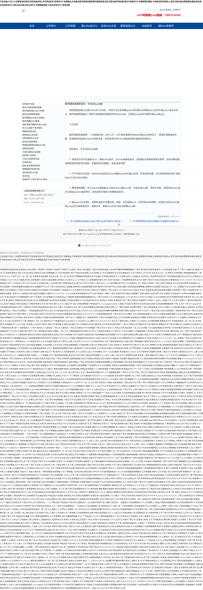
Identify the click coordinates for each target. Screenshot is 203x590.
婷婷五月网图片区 (47, 376)
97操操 (72, 338)
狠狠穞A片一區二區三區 (47, 561)
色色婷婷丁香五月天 (13, 499)
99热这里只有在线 (67, 543)
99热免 (162, 372)
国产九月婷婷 (36, 297)
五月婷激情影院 (87, 554)
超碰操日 (132, 386)
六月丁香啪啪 (66, 472)
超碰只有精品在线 (86, 334)
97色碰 (113, 434)
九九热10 (168, 543)
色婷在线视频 (39, 293)
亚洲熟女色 (95, 430)
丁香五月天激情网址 (141, 437)
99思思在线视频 (52, 571)
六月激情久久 (66, 290)
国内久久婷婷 (12, 550)
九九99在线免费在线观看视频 (62, 410)
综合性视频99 (37, 448)
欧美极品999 (58, 578)
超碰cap (184, 307)
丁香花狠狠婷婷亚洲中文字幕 (155, 468)
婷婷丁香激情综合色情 (19, 423)
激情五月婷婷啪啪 (71, 369)
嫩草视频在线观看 (106, 489)
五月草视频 (146, 472)
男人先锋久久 (121, 427)
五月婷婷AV (128, 537)
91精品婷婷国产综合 (17, 345)
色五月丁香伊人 (150, 396)
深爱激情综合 (174, 280)
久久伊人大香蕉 (17, 331)
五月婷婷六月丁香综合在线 (148, 489)
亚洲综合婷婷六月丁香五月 (14, 564)
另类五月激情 (184, 345)
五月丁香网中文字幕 (153, 345)
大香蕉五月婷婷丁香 (23, 451)
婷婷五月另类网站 (175, 273)
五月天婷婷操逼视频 (141, 314)
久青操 (121, 304)
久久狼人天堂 (132, 578)
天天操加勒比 (177, 376)
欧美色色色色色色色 (193, 482)
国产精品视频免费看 (31, 478)
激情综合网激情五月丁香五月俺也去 (166, 324)
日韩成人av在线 (33, 324)
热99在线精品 (120, 489)
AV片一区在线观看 (111, 352)
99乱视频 (10, 465)
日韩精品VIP (148, 430)
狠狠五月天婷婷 (92, 482)
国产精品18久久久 (37, 574)
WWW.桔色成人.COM (173, 420)
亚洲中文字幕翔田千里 (74, 430)
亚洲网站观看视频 (102, 362)
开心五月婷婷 (190, 287)
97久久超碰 (120, 276)
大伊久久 (104, 379)
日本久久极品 (164, 307)
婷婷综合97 (162, 276)
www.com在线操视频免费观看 (128, 472)
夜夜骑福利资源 (39, 348)
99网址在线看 (13, 554)
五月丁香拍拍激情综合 (114, 341)
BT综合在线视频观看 (176, 584)
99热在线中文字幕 (184, 430)
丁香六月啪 (189, 331)
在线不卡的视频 (55, 537)
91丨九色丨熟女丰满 (89, 574)
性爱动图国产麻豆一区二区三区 (28, 533)
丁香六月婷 (31, 482)
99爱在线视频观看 (168, 502)
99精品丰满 (31, 543)
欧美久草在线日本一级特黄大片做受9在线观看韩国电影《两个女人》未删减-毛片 (52, 317)
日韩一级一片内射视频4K (123, 506)
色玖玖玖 (95, 300)
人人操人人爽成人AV (162, 300)
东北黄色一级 (134, 499)
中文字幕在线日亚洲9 (41, 454)
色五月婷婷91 (49, 448)
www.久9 (158, 516)
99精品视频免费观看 (150, 451)
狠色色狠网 (58, 369)
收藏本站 (177, 10)
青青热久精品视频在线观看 (123, 365)
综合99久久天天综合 (111, 509)
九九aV (192, 448)
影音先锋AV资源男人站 (124, 376)
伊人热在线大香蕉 (180, 283)
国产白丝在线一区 (146, 567)
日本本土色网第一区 (68, 509)
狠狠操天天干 (51, 564)
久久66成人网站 (21, 410)
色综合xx (102, 389)
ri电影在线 (155, 499)
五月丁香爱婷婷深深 (37, 530)
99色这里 (187, 297)
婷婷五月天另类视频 (45, 482)
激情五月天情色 (34, 334)
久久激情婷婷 (21, 334)
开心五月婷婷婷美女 (36, 492)
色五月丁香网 (117, 321)
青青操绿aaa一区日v (128, 352)
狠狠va (180, 358)
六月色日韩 (78, 472)
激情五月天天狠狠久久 (78, 454)
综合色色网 (178, 451)
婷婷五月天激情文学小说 (140, 324)
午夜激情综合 (59, 321)
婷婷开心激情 (166, 530)
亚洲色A (181, 526)
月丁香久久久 (143, 386)
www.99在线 (80, 280)
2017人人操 (95, 386)
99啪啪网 (4, 269)
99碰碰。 (56, 331)
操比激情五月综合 (40, 451)
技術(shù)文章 (134, 100)
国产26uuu (33, 540)
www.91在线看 (177, 406)
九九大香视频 (154, 530)
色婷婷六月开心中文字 (139, 311)
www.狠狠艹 (162, 506)
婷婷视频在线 (158, 423)
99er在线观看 (54, 290)
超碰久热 (51, 530)
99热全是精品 (21, 304)
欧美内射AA (106, 506)
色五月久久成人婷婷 (165, 547)
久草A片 (101, 444)
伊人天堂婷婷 (20, 475)
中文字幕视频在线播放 (54, 430)
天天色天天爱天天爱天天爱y (56, 526)
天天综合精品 (27, 273)
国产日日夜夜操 (139, 550)
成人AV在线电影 (57, 311)
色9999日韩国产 (29, 372)
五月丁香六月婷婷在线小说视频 (59, 287)
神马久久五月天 (67, 492)
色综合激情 (35, 578)
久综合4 (15, 519)
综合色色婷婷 (64, 273)
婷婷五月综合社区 (177, 485)
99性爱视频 (169, 369)
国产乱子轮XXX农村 (85, 283)
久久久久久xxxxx (170, 437)
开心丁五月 (45, 468)
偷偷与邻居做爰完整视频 (170, 389)
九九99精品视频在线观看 (74, 420)
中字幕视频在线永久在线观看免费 (25, 338)
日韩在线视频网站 (70, 345)
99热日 (130, 482)
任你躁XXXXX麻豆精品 (39, 410)
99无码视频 (177, 564)
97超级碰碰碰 (10, 348)
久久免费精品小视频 (81, 386)
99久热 (91, 331)
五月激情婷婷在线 (114, 389)
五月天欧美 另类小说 (118, 379)
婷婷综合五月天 (184, 537)
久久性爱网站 (55, 516)
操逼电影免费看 (164, 290)
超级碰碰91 (190, 584)
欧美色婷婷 (99, 307)
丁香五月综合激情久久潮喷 (97, 420)
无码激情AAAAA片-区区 (15, 324)
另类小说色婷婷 (75, 348)
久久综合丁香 (196, 506)
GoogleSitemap (92, 234)
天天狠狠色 (158, 365)
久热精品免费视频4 (36, 386)
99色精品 (168, 283)
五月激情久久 (102, 413)
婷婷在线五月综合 (54, 423)
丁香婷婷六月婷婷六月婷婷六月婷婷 (52, 269)
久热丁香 (54, 389)
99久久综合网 (69, 423)
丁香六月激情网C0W (13, 478)
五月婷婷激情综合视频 (131, 393)
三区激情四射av (18, 468)
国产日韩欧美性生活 (67, 283)
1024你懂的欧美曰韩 (103, 314)
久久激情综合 (34, 523)
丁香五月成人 (113, 290)
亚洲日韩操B (104, 434)
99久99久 (167, 482)
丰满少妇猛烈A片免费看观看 (17, 297)
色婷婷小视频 (169, 365)
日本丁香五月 (192, 311)
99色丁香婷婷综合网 (61, 437)
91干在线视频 (89, 328)
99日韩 (114, 530)
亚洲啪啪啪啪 (155, 348)
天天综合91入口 (9, 355)
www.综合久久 (13, 448)
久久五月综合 (81, 352)
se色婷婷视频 (184, 506)
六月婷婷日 (17, 283)
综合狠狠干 (162, 317)
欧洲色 (86, 273)
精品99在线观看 (131, 547)
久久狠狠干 (74, 581)
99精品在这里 (16, 417)
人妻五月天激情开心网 (182, 567)
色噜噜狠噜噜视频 (146, 578)
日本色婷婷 (14, 369)
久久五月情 (105, 386)
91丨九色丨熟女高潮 (119, 458)
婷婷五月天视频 (52, 386)
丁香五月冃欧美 (141, 269)
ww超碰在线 (24, 567)
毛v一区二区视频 (176, 338)
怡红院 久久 (50, 506)
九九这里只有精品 (7, 304)
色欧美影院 (117, 382)
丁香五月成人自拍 (157, 311)
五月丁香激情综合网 (128, 355)
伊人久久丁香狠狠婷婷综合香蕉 (74, 331)
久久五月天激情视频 (177, 454)
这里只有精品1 (114, 280)
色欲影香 (55, 543)
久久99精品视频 (163, 406)
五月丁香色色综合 (169, 533)
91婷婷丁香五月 (129, 519)
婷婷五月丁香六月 (124, 413)
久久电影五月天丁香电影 (164, 441)
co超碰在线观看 (84, 448)
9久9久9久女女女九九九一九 (155, 273)
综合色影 (86, 300)
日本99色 (166, 328)
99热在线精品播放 (72, 554)
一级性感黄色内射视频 (50, 472)
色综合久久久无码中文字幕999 (17, 506)
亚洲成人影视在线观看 (170, 557)
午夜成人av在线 (91, 578)
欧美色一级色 (143, 355)
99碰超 (105, 406)
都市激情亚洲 (93, 543)
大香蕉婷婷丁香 (73, 547)
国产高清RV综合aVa (91, 403)
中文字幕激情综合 (124, 338)
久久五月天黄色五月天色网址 (136, 403)
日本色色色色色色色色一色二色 (33, 509)
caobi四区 (134, 533)
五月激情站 (121, 578)
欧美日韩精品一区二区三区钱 (130, 461)
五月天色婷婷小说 (93, 468)
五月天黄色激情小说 (126, 513)
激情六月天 (68, 396)
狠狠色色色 (176, 410)
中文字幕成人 (136, 273)
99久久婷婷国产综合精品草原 (35, 495)
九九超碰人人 (53, 509)
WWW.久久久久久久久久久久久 (163, 495)
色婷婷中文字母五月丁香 (133, 345)
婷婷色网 (94, 489)
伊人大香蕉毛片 (81, 492)
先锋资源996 (92, 317)
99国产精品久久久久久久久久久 (102, 547)
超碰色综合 (46, 519)
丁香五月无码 (102, 297)
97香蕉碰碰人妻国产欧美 (143, 341)
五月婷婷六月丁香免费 (65, 513)
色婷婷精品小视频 (50, 362)
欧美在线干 (72, 444)
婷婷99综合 (135, 406)
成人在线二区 (117, 557)
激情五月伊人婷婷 (59, 499)
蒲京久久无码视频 (134, 526)
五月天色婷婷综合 (42, 588)
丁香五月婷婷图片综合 (108, 317)
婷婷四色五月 (33, 475)
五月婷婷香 (71, 365)
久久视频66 (182, 317)
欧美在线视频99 (83, 495)
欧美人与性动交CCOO (182, 516)
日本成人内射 (142, 475)
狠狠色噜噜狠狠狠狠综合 (85, 297)
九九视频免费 (139, 331)
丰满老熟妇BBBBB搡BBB (53, 533)
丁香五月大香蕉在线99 (149, 372)
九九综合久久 (71, 321)
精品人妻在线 (34, 472)
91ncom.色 (41, 564)
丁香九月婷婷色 (131, 567)
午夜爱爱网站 (30, 489)
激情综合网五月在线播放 (145, 434)
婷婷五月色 (147, 492)
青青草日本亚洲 (124, 530)
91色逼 (26, 417)
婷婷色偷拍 (44, 389)
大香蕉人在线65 (177, 574)
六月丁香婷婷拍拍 (148, 406)
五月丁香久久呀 (21, 465)
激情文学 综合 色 (58, 547)
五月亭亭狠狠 (134, 348)
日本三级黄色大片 (146, 516)
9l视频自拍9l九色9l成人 (86, 338)
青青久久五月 (74, 526)
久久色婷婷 (132, 417)
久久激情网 (175, 307)
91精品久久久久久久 (60, 338)
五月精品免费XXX (74, 300)
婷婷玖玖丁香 (186, 475)
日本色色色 (164, 485)
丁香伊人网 (59, 554)
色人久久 (196, 297)
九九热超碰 (179, 547)
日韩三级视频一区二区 (55, 489)
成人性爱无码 (81, 423)
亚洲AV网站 (124, 311)
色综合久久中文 (29, 499)
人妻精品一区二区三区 (46, 557)
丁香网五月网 (159, 571)
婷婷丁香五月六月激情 (143, 482)
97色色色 (49, 574)
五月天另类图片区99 (162, 297)
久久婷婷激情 (32, 396)
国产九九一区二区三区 (22, 276)
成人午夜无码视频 (85, 307)
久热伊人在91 (37, 526)
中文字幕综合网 (86, 581)
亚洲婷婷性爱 (177, 297)
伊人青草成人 (139, 540)
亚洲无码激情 (159, 509)
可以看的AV (176, 293)
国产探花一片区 (42, 400)
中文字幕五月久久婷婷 (35, 571)
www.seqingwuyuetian (108, 304)
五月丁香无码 (106, 403)
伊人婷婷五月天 (88, 567)
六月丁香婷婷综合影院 (42, 331)
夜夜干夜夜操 (82, 458)
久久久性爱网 (146, 502)
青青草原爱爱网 (49, 427)
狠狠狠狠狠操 (171, 372)
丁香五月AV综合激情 (72, 400)
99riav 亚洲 (159, 564)
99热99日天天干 (99, 475)
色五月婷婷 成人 (157, 362)
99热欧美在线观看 (40, 276)
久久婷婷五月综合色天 (101, 410)
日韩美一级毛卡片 (163, 352)
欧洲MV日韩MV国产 (69, 485)
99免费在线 (34, 417)
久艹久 (160, 403)
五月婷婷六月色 (32, 468)
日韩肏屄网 (153, 513)
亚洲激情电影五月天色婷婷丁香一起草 (136, 509)
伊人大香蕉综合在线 (84, 324)
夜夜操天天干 (165, 321)
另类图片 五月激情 (178, 519)
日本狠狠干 (182, 540)
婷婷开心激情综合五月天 (182, 352)
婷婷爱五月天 (69, 495)
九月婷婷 (149, 331)
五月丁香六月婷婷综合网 (81, 475)
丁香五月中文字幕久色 (182, 362)
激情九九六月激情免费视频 (103, 427)
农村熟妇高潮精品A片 (95, 478)
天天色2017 (142, 581)
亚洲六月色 (173, 506)
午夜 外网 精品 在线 (60, 581)
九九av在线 (34, 389)
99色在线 (8, 578)
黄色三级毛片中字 (143, 410)
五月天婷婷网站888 (184, 502)
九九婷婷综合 (104, 530)
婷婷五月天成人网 (46, 314)
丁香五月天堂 (34, 465)
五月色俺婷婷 (123, 564)
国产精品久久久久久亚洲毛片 (147, 389)
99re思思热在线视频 (57, 300)
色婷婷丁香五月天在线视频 (175, 403)
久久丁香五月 (25, 554)
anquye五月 (179, 423)
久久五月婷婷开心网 (182, 369)
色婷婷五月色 (40, 273)
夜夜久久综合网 (159, 584)
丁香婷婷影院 (190, 341)
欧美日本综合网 (67, 468)
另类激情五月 (73, 499)
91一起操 (179, 365)
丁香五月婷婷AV (115, 345)
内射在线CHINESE (91, 472)
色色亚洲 (156, 393)
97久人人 (189, 547)
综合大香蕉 (71, 458)
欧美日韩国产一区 (79, 564)
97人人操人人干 (19, 543)
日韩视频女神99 (115, 584)
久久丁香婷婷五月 (132, 574)
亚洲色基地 (139, 506)
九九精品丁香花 (74, 269)
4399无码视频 (46, 578)
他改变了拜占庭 (180, 400)
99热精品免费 (96, 509)
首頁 (124, 100)
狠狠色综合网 (133, 358)
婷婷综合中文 (179, 348)
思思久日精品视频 (48, 280)
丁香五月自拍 (10, 376)
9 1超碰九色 (189, 269)
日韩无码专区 (135, 441)
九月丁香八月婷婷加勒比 (76, 465)
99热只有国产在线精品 (54, 403)
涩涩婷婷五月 (57, 519)
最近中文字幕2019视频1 (66, 393)
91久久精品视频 (94, 393)
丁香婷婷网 (169, 423)
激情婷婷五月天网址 (122, 430)
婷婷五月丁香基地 (98, 290)
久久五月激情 (181, 314)
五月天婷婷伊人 (11, 290)
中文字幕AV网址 (19, 314)
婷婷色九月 (192, 379)
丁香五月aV (100, 283)
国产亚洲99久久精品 (103, 382)
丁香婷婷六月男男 (30, 307)
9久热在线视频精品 (150, 448)
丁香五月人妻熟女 (60, 328)
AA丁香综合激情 (122, 307)
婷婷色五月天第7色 (38, 423)
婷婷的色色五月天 (56, 379)
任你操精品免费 (22, 389)
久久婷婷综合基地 (102, 331)
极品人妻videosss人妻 (104, 554)
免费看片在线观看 (152, 287)
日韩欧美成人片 (113, 475)
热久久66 (59, 530)
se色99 (9, 489)
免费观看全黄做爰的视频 (99, 454)
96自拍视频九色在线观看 (104, 334)
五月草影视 (173, 468)
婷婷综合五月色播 (53, 478)
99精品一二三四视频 (39, 355)
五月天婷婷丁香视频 (11, 458)
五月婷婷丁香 (157, 437)
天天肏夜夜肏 (47, 523)
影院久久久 (116, 386)
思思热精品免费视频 (135, 287)
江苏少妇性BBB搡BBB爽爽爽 (105, 311)
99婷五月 (18, 537)
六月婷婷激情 (176, 328)
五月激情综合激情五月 (21, 485)
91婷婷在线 (71, 550)
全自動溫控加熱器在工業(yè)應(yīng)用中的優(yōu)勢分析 (97, 221)
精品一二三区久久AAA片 (18, 393)
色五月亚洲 (81, 519)
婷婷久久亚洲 (69, 519)
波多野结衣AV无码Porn (74, 578)
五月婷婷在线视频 (18, 382)
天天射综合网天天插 (59, 454)
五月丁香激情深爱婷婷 (107, 574)
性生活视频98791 (38, 287)
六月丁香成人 (81, 543)
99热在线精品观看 (156, 475)
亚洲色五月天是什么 (65, 280)
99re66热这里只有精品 (47, 540)
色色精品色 (13, 269)
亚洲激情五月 (142, 513)
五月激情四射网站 (30, 413)
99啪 (107, 499)
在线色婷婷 (58, 475)
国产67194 (96, 451)
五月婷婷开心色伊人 (23, 352)
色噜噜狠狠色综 (190, 273)
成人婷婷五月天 (124, 444)
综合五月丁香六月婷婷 (107, 417)
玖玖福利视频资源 (107, 472)
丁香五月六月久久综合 (191, 465)
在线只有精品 (147, 427)
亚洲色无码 (84, 499)
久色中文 (22, 365)
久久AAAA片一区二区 (190, 280)
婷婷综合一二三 (20, 386)
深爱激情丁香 (167, 348)
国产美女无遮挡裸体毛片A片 (137, 362)
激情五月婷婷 (178, 482)
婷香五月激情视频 (70, 441)
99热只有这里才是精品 (28, 290)
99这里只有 (31, 382)
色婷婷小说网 (38, 352)
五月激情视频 (153, 321)
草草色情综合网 (147, 478)
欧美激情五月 (128, 400)
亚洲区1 (124, 386)
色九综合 (41, 489)
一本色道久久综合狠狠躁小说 (88, 506)
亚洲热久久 (191, 393)
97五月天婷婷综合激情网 (110, 482)
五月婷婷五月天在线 (81, 290)
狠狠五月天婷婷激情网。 (15, 434)
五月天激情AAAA (189, 410)
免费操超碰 (43, 300)
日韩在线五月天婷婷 (87, 406)
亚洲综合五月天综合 (107, 578)
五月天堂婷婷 (142, 352)
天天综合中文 (83, 509)
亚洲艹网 (44, 444)
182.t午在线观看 (166, 451)
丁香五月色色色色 (128, 475)
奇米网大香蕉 (135, 307)
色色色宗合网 (151, 290)
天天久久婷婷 (8, 410)
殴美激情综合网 (93, 379)
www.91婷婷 (22, 376)
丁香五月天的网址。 (19, 311)
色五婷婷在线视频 (179, 379)
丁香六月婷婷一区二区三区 (50, 413)
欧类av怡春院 (194, 314)
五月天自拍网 (124, 317)
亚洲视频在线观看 (167, 413)
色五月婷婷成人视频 (155, 543)
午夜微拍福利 (129, 557)
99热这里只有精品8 (60, 502)
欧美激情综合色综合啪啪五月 (146, 400)
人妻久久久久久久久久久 (125, 581)
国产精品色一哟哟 (101, 293)
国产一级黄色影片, (22, 328)
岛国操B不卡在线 (145, 300)
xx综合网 (152, 276)
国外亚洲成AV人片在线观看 (160, 269)
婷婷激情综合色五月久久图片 (51, 307)
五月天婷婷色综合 (120, 543)
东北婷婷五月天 (70, 307)
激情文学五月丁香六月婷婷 (25, 461)
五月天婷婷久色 (41, 537)
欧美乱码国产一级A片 (119, 324)
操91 (40, 427)
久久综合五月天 (126, 290)
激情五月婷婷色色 (180, 543)
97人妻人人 (100, 567)
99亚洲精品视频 (174, 276)
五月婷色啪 (47, 345)
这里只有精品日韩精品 (90, 358)
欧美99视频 (81, 550)
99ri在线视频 (171, 358)
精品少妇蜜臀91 (132, 293)
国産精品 (128, 437)
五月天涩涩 (57, 345)
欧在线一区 (24, 420)
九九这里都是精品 (83, 410)
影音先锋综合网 (52, 492)
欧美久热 (76, 574)
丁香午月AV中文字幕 (130, 372)
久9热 (99, 406)
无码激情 (60, 406)
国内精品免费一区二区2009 (19, 454)
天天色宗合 (128, 540)
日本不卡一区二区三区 (84, 382)
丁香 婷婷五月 (153, 550)
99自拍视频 (138, 413)
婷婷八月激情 (130, 321)
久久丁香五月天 (158, 554)
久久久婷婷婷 (175, 427)
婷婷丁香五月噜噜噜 (125, 434)
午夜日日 (182, 396)
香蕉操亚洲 (159, 478)
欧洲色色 (126, 554)
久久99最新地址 (152, 485)
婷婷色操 (153, 403)
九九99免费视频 (53, 382)
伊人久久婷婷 (122, 334)
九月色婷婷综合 (97, 341)
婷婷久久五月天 (64, 417)
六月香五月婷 (118, 328)
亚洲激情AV (99, 400)
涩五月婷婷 (106, 358)
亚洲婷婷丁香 (119, 300)
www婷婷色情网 (101, 369)
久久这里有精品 (146, 358)
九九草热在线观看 (172, 475)
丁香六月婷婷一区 (34, 434)
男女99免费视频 (56, 400)
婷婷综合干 (48, 321)
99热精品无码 (112, 461)
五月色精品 (17, 413)
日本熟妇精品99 (108, 276)
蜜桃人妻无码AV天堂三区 (163, 492)
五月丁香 (82, 485)
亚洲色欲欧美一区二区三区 (183, 321)
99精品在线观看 (86, 369)
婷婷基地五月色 (15, 307)
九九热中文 (197, 516)
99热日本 (168, 362)
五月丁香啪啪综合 (184, 334)
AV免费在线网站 (61, 482)
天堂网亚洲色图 (166, 400)
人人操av (112, 413)
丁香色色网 (74, 482)
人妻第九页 (135, 561)
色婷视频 (173, 550)
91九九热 (141, 485)
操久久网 (24, 523)
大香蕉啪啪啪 (164, 574)
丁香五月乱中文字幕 (131, 382)
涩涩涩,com (61, 461)
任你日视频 (158, 482)
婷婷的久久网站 (106, 300)
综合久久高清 (48, 554)
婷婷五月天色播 (74, 567)
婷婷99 (121, 574)
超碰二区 (194, 533)
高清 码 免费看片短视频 (167, 526)
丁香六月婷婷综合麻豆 (150, 382)
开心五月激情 (151, 506)
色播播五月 (29, 379)
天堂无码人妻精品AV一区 (17, 403)
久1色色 (156, 502)
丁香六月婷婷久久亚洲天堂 (19, 358)
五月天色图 (62, 427)
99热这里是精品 (100, 513)
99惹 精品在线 (145, 533)
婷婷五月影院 (72, 557)
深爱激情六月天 (47, 365)
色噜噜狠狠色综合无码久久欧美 (159, 465)
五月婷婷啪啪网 (156, 369)
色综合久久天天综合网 (62, 523)
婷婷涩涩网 (109, 307)
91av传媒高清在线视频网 (148, 379)
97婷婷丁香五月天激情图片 (51, 324)
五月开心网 (13, 567)
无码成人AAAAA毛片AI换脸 (12, 280)
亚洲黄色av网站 (192, 526)
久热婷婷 (186, 324)
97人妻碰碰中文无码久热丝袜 (145, 338)
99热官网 (6, 338)
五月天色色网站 (172, 571)
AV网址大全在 (9, 389)
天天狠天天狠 (107, 571)
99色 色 (167, 523)
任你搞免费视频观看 (165, 304)
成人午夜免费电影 (81, 304)
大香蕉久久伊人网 (183, 441)
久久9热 (149, 571)
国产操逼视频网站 (190, 530)
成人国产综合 (74, 372)
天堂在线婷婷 (176, 434)
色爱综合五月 (38, 458)
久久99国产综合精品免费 (165, 430)
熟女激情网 (118, 423)
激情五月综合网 (134, 492)
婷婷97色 (124, 499)
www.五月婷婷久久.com (16, 561)
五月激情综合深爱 (88, 526)
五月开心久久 (92, 550)
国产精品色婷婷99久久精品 (84, 523)
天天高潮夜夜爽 (149, 526)
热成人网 (128, 341)
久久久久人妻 (5, 468)
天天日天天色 (59, 458)
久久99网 (68, 403)
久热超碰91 (155, 557)
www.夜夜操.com (58, 550)
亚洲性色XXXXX (161, 427)
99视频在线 (118, 540)
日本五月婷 (185, 554)
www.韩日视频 (111, 283)
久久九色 (6, 321)
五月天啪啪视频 (72, 389)
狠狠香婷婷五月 (78, 437)
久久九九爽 (70, 293)
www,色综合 (141, 321)
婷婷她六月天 (72, 334)
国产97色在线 (76, 273)
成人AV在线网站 (95, 352)
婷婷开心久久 (189, 328)
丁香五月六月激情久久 (86, 413)
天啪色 (89, 584)
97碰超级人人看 (6, 386)
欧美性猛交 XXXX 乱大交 (48, 372)
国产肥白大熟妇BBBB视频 (88, 355)
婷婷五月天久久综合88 (100, 537)
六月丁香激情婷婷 (192, 365)
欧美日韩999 (45, 338)
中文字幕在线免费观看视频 (145, 537)
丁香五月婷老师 (74, 427)
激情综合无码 (124, 533)
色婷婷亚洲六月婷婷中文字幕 (109, 523)
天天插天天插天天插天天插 (43, 358)
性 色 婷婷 (195, 489)
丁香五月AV (192, 519)
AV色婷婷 (98, 581)
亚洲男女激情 (93, 485)
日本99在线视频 (188, 293)
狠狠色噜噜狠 (156, 417)
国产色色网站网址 (190, 420)
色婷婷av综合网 (64, 564)
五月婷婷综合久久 (195, 382)
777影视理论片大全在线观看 (99, 365)
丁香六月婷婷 (36, 328)
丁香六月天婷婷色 (86, 362)
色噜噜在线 (165, 489)
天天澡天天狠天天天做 (82, 451)
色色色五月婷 (27, 293)
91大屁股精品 (166, 561)
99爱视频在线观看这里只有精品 (87, 276)
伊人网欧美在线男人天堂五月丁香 (102, 564)
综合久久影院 (190, 423)
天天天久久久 (87, 311)
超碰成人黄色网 (80, 396)
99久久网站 (182, 550)
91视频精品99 (181, 382)
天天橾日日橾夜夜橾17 (153, 461)
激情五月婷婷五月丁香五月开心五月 (21, 502)
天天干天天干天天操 (137, 543)
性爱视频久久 (52, 273)
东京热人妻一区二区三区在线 (61, 276)
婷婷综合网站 (178, 341)
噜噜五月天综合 (94, 571)
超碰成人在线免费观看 (130, 502)
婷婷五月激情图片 (32, 280)
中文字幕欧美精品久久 (149, 561)
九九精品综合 (60, 434)
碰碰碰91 (95, 448)
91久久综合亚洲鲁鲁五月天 (73, 478)
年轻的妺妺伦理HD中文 (39, 311)
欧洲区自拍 (102, 345)
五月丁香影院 (45, 550)
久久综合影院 (32, 314)
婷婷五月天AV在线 (72, 311)
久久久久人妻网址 (10, 365)
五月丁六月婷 (143, 369)
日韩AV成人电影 (69, 413)
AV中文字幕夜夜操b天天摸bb (173, 393)
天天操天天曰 (140, 465)
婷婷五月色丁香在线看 (80, 537)
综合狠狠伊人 (144, 417)
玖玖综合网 (116, 400)
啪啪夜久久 (132, 379)
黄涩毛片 (72, 355)
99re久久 (82, 441)
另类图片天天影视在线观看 (77, 461)
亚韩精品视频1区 (129, 523)
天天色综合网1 (107, 430)
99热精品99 (94, 304)
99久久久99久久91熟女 (143, 297)
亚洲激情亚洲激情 (170, 345)
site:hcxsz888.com (187, 557)
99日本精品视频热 (34, 345)
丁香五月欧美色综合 (41, 547)
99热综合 (178, 513)
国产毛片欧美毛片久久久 (140, 554)
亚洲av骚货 (122, 287)
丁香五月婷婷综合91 (186, 495)
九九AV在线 (119, 437)
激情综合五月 (10, 557)
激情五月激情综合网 (17, 300)
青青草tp (99, 437)
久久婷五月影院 (89, 348)
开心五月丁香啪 (154, 581)
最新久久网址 (192, 454)
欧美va (51, 444)
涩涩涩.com (34, 581)
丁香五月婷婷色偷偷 (99, 269)
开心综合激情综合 (122, 273)
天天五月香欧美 (167, 382)
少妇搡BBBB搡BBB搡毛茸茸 (117, 561)
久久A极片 (114, 495)
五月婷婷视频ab (117, 362)
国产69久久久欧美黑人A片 (129, 283)
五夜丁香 (191, 540)
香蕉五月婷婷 (23, 581)
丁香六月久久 (5, 519)
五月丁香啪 (55, 468)
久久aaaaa (193, 304)
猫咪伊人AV (81, 393)
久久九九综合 (115, 519)
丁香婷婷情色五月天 (36, 304)
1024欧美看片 (178, 386)
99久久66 (107, 458)
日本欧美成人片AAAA (14, 379)
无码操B (123, 358)
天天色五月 (62, 567)
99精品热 (177, 465)
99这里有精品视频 (34, 362)
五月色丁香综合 (41, 379)
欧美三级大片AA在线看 (106, 338)
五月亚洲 (54, 283)
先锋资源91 (63, 561)
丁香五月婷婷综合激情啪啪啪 (68, 358)
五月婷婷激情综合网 (84, 513)
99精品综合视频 (22, 516)
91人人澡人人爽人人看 (109, 355)
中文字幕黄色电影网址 (39, 516)
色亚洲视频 (81, 365)
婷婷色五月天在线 (101, 324)
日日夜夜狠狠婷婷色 (108, 396)
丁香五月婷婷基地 (149, 307)
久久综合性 (101, 348)
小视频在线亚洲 (23, 355)
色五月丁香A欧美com (54, 352)
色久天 (157, 341)
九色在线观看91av (144, 584)
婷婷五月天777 (25, 369)
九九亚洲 (145, 348)
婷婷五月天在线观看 (13, 372)
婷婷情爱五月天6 (97, 499)
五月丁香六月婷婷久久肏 (114, 588)
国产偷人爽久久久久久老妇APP (59, 304)
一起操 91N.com (96, 588)
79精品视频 (5, 571)
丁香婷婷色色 (180, 311)
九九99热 (196, 458)
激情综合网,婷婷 (194, 300)
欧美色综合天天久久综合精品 (42, 393)
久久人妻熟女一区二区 (167, 537)
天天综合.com (83, 321)
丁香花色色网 (26, 458)
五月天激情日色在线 (188, 571)
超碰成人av (152, 376)
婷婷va (154, 472)
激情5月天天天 (83, 588)
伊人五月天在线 (29, 283)
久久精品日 (11, 540)
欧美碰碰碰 (187, 434)
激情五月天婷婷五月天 (26, 557)
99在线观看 (108, 437)
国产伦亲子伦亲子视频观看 (175, 461)
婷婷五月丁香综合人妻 (62, 341)
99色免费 (168, 564)
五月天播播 (61, 557)
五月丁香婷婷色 (94, 423)
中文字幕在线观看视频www (184, 561)
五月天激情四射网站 (52, 584)
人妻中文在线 (111, 444)
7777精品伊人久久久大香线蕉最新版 (97, 516)
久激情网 (70, 297)
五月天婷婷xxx (95, 273)
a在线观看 (86, 269)
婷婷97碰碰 (5, 400)
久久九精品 (132, 489)
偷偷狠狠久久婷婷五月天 (29, 444)
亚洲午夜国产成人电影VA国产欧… (105, 502)
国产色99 (28, 331)
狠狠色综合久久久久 (97, 492)
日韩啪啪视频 (48, 434)
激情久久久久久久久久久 (100, 321)
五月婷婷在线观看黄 (138, 564)
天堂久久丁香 (107, 423)
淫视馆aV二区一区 (35, 321)
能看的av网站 (132, 420)
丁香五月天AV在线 (103, 328)
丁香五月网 (159, 283)
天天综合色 (136, 451)
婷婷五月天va (59, 334)
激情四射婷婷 (12, 427)
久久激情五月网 (188, 427)
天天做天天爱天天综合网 (134, 304)
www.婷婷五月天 (7, 533)
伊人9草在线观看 (136, 458)
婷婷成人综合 (32, 300)
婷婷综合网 (90, 437)
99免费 (82, 482)
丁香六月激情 (141, 376)
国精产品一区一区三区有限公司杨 (29, 430)
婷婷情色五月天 (71, 406)
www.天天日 (166, 341)
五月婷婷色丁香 (46, 475)
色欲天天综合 (139, 290)
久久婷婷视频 (190, 509)
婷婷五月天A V (62, 376)
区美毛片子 (172, 317)
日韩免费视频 (70, 588)
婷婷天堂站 (9, 430)
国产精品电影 (18, 489)
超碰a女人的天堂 (141, 276)
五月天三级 (177, 530)
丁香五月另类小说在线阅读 (97, 519)
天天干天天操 (88, 400)
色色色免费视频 (173, 554)
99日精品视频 (146, 423)
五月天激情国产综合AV (90, 376)
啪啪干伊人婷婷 (156, 355)
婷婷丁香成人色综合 (117, 420)
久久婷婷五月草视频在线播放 (183, 578)
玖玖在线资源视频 (151, 413)
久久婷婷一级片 (138, 444)
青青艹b (129, 276)
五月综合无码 (81, 571)
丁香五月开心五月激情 (122, 314)
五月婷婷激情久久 (10, 444)
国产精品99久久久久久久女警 (167, 458)
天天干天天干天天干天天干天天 (178, 478)
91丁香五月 (116, 331)
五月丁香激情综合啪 (48, 417)
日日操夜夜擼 (147, 441)
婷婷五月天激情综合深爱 (117, 348)
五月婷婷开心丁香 (18, 321)
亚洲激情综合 (120, 571)
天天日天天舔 (57, 396)
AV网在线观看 (115, 369)
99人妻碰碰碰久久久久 (184, 355)
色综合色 (67, 537)
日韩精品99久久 (67, 382)
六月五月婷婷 (82, 540)
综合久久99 (114, 499)
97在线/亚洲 (137, 430)
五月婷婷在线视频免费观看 (22, 588)
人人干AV (63, 372)
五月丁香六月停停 (166, 513)
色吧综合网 (133, 334)
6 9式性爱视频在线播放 (20, 287)
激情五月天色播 (44, 543)
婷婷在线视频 (14, 523)
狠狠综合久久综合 (51, 485)
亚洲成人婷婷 (142, 519)
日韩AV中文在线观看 (47, 461)
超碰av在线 (143, 334)
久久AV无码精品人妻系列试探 (12, 482)
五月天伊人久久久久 (81, 341)
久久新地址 (47, 328)
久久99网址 (71, 434)
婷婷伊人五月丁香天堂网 (87, 434)
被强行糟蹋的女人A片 (135, 571)
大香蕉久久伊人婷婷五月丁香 (127, 478)
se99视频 (149, 444)
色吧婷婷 (10, 451)
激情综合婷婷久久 (36, 403)
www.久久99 (169, 355)
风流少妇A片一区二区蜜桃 (172, 287)
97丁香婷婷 (74, 376)
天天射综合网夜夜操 (63, 314)
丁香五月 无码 (190, 386)
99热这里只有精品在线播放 (123, 410)
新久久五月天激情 (44, 341)
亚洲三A (174, 396)
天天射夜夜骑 (105, 485)
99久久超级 (62, 540)
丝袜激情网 (78, 403)
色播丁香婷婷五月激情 (160, 410)
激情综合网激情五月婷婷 (116, 492)
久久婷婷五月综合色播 (180, 489)
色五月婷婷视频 (164, 376)
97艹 (103, 393)
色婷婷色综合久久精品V (43, 369)
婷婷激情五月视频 (138, 317)
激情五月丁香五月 (54, 441)
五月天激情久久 (129, 485)
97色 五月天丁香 (181, 304)
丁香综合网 (60, 465)
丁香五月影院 (131, 300)
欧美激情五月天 (169, 417)
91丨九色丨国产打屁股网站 (75, 530)
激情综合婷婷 (116, 537)
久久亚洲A (164, 550)
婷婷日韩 (84, 547)
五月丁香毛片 (57, 420)
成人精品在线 (28, 513)
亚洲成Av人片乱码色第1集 (160, 386)
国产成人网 (197, 567)
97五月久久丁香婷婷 (191, 513)
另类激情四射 (69, 352)
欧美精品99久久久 (129, 369)
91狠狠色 (115, 358)
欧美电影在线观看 (32, 406)
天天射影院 (43, 290)
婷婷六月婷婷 (148, 283)
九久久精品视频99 (97, 461)
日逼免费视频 (188, 564)
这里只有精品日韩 (48, 406)
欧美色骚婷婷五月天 (84, 293)
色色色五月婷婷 (134, 427)
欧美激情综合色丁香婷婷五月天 (127, 448)
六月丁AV (190, 485)
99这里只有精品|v (67, 571)
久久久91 (72, 540)
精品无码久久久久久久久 (83, 314)
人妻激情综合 (165, 379)
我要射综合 (149, 458)
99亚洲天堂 (151, 317)
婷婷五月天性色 (95, 458)
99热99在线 (80, 468)
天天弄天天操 (22, 540)
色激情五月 (156, 533)
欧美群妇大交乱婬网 (27, 269)
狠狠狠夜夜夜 (114, 372)
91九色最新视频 (155, 328)
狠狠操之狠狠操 (107, 448)
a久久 (43, 478)
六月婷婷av (15, 509)
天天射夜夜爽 (33, 376)
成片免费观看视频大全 (71, 516)
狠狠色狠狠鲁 (132, 454)
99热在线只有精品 (146, 454)
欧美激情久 (112, 533)
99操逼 (167, 293)
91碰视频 (158, 444)
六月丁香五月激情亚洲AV (122, 465)
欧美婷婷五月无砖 (79, 417)
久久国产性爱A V (179, 300)
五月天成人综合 (165, 472)
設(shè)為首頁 (165, 10)
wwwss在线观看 (107, 376)
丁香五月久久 (128, 389)
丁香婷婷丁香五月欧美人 (30, 519)
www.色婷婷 (31, 341)
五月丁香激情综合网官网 (159, 519)
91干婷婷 (10, 352)
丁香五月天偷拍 (75, 328)
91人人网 (93, 389)
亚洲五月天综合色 (161, 331)
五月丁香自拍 (61, 444)
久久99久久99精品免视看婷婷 (130, 396)
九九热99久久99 (48, 465)
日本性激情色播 (167, 499)
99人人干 (104, 372)
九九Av (62, 389)
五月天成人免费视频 (167, 448)
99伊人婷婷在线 (37, 506)
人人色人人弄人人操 (95, 441)
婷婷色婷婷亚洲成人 (114, 567)
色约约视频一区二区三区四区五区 (116, 451)
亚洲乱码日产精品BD (163, 567)
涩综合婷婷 (151, 304)
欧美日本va (103, 550)
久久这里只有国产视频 (14, 406)
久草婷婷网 (83, 345)
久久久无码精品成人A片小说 (121, 297)
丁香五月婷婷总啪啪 (144, 365)
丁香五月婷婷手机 (117, 293)
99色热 (108, 465)
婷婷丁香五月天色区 (96, 465)
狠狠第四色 (122, 417)
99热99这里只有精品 (147, 547)
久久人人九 (163, 338)
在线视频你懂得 (25, 584)
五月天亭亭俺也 (39, 441)
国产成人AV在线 (44, 499)
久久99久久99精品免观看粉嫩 (163, 314)
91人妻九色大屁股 (26, 550)
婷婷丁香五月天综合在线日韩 (155, 280)
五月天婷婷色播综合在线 (75, 379)
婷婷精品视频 (94, 540)
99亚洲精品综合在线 (105, 526)
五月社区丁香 (8, 475)
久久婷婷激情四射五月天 (96, 280)
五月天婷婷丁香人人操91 (44, 513)
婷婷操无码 (136, 530)
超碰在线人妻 (184, 372)
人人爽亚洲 (31, 561)
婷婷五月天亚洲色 (194, 396)
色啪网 (152, 352)
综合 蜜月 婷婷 (33, 365)
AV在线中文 (10, 334)
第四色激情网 (26, 441)
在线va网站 (144, 420)
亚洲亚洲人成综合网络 (68, 362)
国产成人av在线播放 (21, 578)
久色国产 (141, 523)
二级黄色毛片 (19, 341)
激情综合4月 (117, 485)
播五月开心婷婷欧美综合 (119, 406)
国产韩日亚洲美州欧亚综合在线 (43, 567)
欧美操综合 (118, 403)
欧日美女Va (191, 348)
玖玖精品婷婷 (60, 365)
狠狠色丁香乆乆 (108, 468)
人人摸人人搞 (12, 584)
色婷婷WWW (25, 448)
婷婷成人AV (8, 341)
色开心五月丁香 (142, 557)
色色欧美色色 (47, 334)
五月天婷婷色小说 (24, 348)
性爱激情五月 (183, 533)
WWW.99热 (167, 516)
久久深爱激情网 (190, 451)
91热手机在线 (109, 581)
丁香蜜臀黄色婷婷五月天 (131, 280)
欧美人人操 (84, 389)
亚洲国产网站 (93, 396)
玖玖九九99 (5, 509)
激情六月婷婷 (180, 492)
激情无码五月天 (176, 331)
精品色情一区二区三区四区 (136, 328)
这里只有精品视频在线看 (186, 413)
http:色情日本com (156, 420)
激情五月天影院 (75, 561)
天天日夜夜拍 (108, 273)
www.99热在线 (164, 396)
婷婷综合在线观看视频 (82, 287)
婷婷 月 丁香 (178, 269)
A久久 (189, 492)
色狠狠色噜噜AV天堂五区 (100, 557)
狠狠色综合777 (65, 386)
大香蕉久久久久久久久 (55, 293)
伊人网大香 (146, 393)
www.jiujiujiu (38, 584)
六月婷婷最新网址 (118, 454)
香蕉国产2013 (37, 485)
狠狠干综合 (83, 557)
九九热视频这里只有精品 (40, 420)
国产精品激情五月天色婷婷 (120, 550)
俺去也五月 (31, 564)
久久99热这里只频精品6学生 (74, 584)
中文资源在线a (43, 283)
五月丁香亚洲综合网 (149, 574)
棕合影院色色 (16, 530)
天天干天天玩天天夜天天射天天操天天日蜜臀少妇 (86, 533)
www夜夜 (28, 547)
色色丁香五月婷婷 (131, 423)
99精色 (151, 564)
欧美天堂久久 (21, 492)
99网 (37, 550)
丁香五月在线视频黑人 (65, 506)
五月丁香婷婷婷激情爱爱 (57, 348)
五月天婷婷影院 (32, 437)
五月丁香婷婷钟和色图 (58, 355)
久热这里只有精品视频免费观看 (128, 468)
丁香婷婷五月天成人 (154, 523)
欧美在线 (117, 554)
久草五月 (93, 345)
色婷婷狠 (169, 311)
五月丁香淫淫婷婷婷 (62, 574)
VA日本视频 (47, 297)
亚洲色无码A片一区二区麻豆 (22, 400)
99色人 (108, 400)
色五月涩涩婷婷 (129, 584)
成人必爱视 (86, 427)
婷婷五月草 (110, 478)
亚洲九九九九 (45, 396)
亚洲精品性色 (120, 526)
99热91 (7, 588)
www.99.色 (92, 417)
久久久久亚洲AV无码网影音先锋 (162, 334)
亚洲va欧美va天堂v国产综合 (104, 287)
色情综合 (6, 311)
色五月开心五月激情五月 (191, 276)
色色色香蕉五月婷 (13, 273)
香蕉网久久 (197, 478)
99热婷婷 (120, 547)
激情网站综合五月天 (174, 509)
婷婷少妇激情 (69, 324)
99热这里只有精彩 (55, 495)
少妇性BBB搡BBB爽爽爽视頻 (121, 269)
